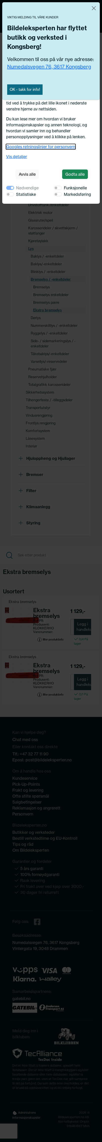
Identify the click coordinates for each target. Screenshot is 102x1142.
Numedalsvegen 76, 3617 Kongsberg (49, 67)
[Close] (94, 8)
